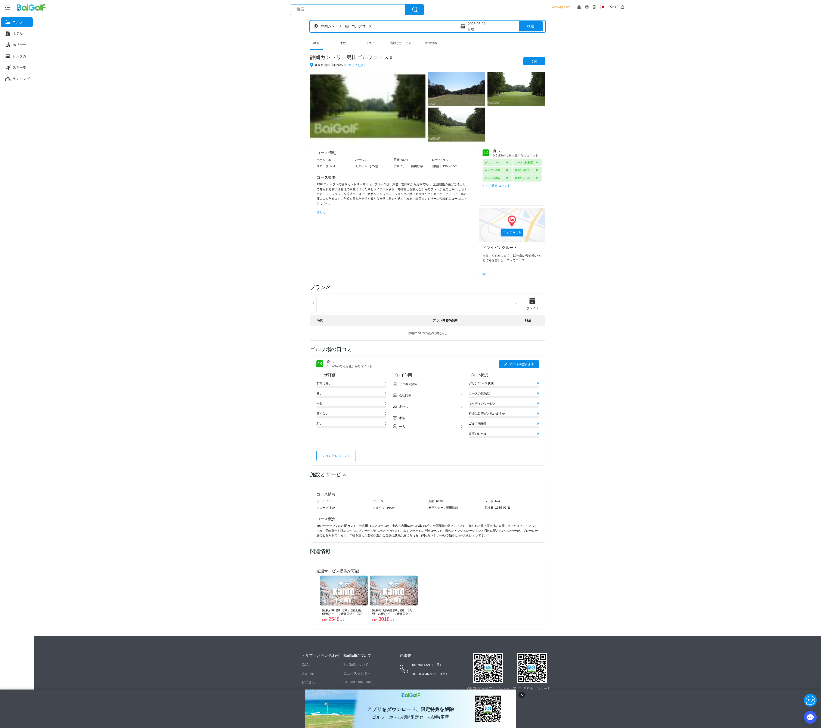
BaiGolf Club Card (357, 682)
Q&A (305, 664)
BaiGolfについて (355, 664)
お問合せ (308, 682)
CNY (613, 6)
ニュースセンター (357, 673)
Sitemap (307, 673)
